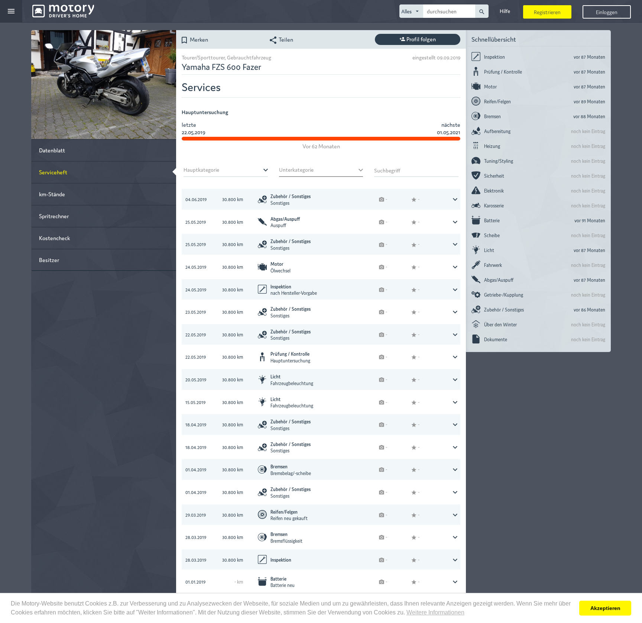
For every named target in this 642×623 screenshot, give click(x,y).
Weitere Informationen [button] (435, 612)
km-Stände (52, 193)
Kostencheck (54, 237)
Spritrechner (54, 215)
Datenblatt (52, 150)
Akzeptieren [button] (605, 608)
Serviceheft (53, 171)
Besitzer (49, 259)
